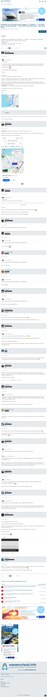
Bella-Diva (4, 131)
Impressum (3, 685)
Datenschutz (3, 684)
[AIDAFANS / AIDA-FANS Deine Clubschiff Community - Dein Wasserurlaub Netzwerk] (19, 1)
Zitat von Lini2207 (7, 449)
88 (7, 48)
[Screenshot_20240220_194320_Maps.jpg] (12, 161)
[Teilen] (45, 48)
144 (16, 48)
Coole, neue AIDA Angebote (6, 119)
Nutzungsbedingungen (5, 682)
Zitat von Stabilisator (8, 394)
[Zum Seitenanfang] (45, 695)
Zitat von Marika (7, 479)
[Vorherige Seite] (2, 48)
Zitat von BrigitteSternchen (9, 456)
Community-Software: (23, 695)
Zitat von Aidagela (7, 240)
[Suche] (40, 1)
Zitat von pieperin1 (8, 59)
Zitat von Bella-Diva (8, 197)
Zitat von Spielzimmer (8, 334)
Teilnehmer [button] (4, 42)
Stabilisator (4, 85)
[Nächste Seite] (18, 48)
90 (11, 48)
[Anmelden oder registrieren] (43, 1)
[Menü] (45, 1)
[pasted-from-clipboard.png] (10, 100)
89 (9, 48)
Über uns (2, 681)
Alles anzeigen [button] (23, 204)
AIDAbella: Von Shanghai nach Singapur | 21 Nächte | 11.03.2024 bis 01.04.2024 (21, 39)
